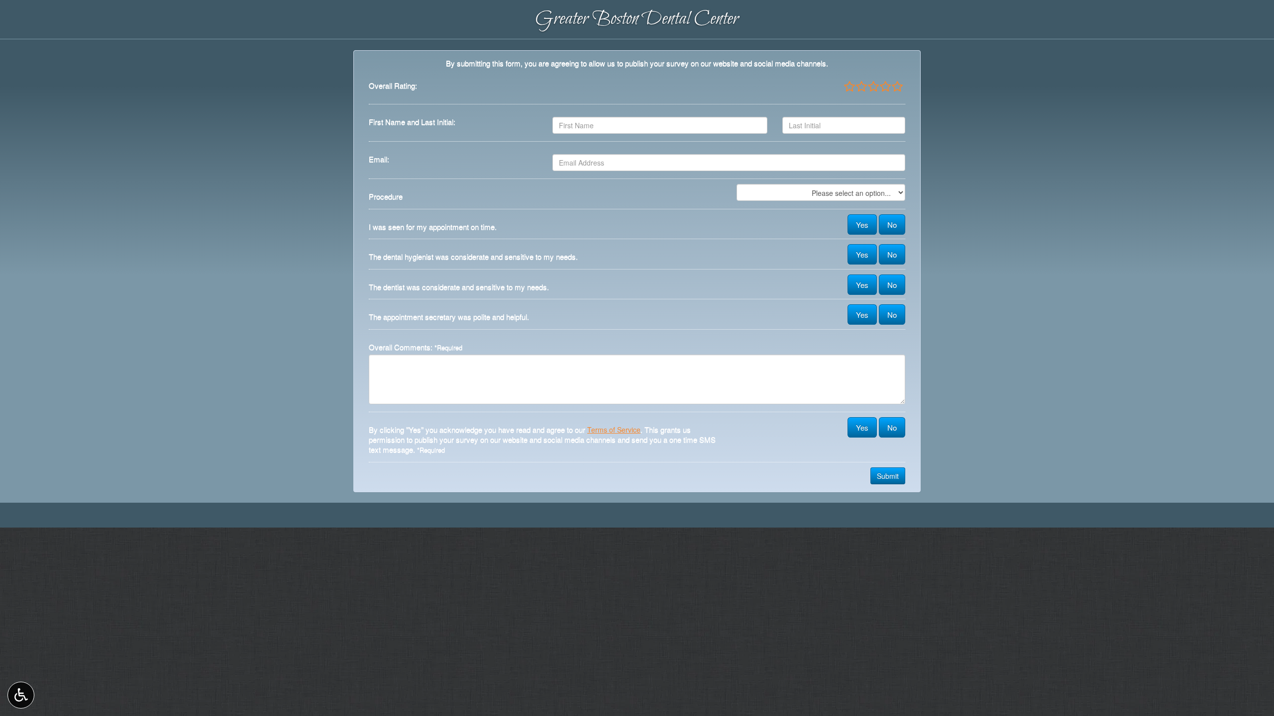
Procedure (386, 196)
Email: (379, 159)
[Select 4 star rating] (885, 87)
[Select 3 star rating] (873, 87)
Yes (862, 224)
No (892, 224)
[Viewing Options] (20, 695)
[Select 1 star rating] (849, 87)
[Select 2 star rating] (861, 87)
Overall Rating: (393, 85)
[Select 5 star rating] (897, 87)
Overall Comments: (415, 347)
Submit (888, 476)
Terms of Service (613, 430)
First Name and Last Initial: (412, 122)
